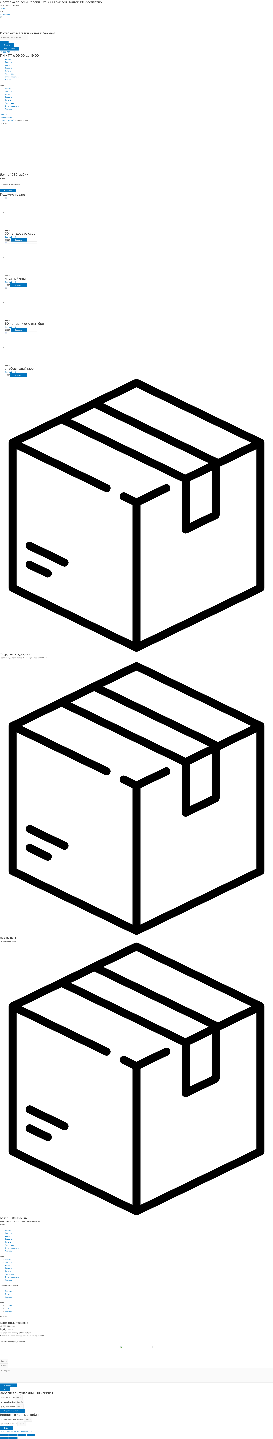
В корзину (8, 191)
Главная (3, 120)
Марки (7, 65)
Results (7, 45)
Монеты (8, 59)
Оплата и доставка (12, 77)
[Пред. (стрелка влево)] (4, 1438)
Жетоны (8, 71)
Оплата (7, 1294)
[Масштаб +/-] (31, 1435)
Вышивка (8, 68)
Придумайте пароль (8, 1407)
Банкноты (8, 62)
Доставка (8, 1291)
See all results (9, 49)
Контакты (8, 80)
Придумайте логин (7, 1397)
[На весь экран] (22, 1435)
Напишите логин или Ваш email (12, 1419)
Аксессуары (9, 74)
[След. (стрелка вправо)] (13, 1438)
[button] (7, 52)
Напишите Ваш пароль (8, 1424)
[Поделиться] (13, 1435)
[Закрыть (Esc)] (4, 1435)
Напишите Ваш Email (8, 1402)
